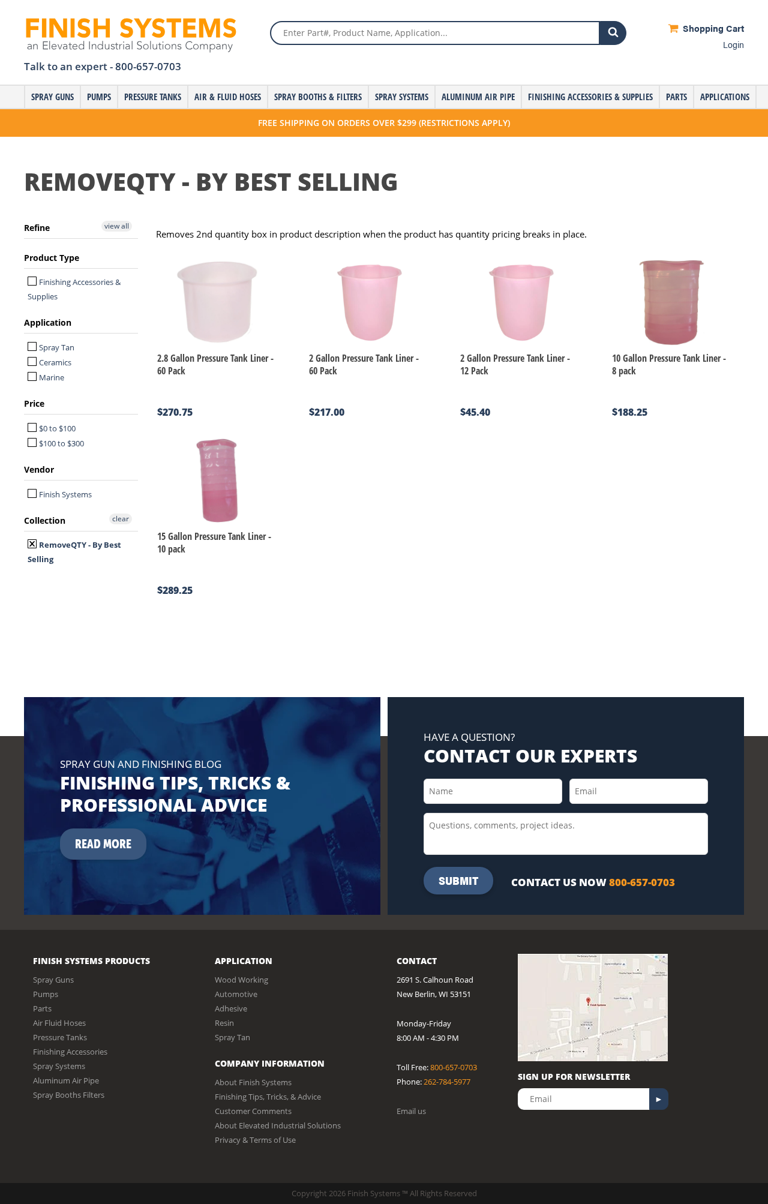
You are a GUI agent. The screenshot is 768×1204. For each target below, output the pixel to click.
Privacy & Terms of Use (255, 1139)
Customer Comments (253, 1111)
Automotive (236, 994)
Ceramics (54, 362)
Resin (224, 1022)
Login (733, 44)
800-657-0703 (148, 66)
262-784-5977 (447, 1081)
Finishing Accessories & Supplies (590, 97)
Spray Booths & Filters (318, 97)
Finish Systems (64, 494)
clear (120, 519)
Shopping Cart (712, 28)
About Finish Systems (253, 1082)
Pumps (99, 97)
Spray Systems (401, 97)
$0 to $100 (56, 428)
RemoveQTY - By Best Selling (74, 552)
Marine (50, 377)
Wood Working (241, 979)
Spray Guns (52, 97)
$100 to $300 (60, 443)
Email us (411, 1111)
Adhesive (231, 1008)
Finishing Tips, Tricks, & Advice (268, 1096)
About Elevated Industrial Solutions (278, 1125)
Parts (676, 97)
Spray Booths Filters (68, 1094)
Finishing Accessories (70, 1051)
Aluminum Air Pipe (478, 97)
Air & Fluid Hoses (227, 97)
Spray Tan (55, 347)
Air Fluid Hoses (59, 1022)
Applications (724, 97)
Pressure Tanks (152, 97)
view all (116, 226)
